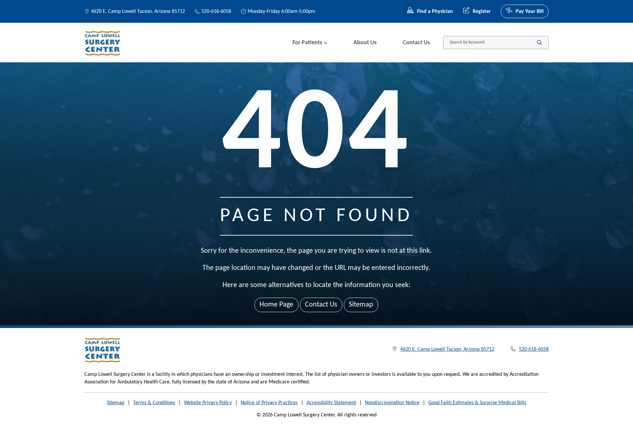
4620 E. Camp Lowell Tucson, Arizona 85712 (138, 11)
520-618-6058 (216, 11)
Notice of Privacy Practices (269, 403)
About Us (365, 43)
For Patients (307, 43)
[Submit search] (539, 42)
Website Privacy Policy (208, 403)
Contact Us (416, 43)
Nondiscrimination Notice (392, 403)
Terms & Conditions (154, 403)
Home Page (276, 305)
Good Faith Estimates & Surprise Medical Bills (477, 403)
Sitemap (361, 305)
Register (482, 11)
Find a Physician (435, 11)
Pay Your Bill (530, 11)
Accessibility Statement (331, 403)
